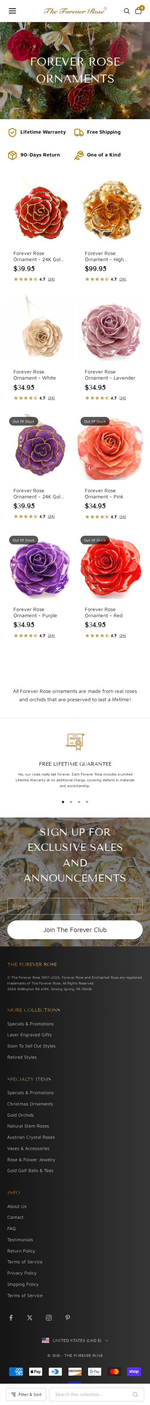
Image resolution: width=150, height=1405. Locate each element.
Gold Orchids (20, 1115)
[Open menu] (12, 10)
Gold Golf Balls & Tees (30, 1170)
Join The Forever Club (75, 929)
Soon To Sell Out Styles (31, 1046)
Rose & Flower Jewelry (31, 1159)
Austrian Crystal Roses (31, 1137)
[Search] (126, 10)
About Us (17, 1206)
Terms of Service (25, 1261)
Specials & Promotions (30, 1023)
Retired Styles (22, 1057)
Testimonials (20, 1239)
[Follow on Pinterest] (67, 1317)
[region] (75, 761)
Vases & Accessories (28, 1148)
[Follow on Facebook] (11, 1317)
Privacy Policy (22, 1273)
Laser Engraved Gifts (29, 1034)
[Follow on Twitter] (29, 1317)
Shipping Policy (23, 1284)
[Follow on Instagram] (48, 1317)
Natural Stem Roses (28, 1126)
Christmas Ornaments (30, 1104)
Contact (15, 1217)
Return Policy (21, 1251)
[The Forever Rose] (75, 11)
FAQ (11, 1228)
